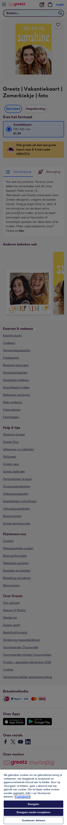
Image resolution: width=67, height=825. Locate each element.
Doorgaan (33, 804)
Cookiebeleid (22, 796)
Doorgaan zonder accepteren (33, 812)
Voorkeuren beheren (33, 820)
